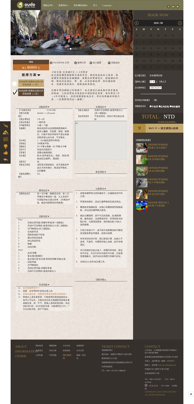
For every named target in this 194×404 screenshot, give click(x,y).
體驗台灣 (47, 5)
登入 (95, 5)
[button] (20, 32)
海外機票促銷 (80, 5)
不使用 (155, 107)
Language (106, 5)
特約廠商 (176, 107)
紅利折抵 (165, 107)
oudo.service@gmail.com (167, 365)
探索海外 (63, 5)
